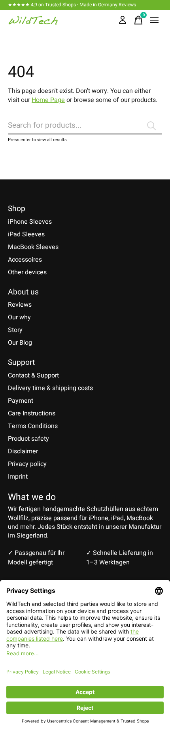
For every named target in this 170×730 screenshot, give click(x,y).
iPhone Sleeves (30, 221)
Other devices (27, 272)
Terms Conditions (33, 426)
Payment (20, 401)
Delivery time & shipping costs (50, 388)
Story (15, 330)
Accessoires (25, 259)
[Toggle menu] (154, 20)
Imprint (18, 476)
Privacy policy (27, 464)
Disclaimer (23, 451)
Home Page (48, 100)
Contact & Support (33, 375)
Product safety (28, 438)
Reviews (127, 4)
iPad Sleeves (26, 234)
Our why (19, 317)
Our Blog (20, 342)
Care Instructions (31, 413)
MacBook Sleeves (33, 247)
